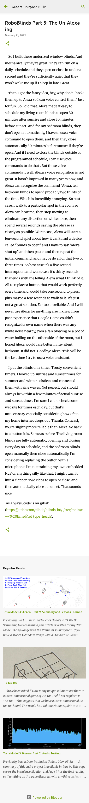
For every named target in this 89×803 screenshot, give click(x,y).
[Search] (83, 7)
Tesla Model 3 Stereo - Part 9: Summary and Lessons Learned (42, 612)
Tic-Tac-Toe (10, 683)
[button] (7, 44)
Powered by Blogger (47, 797)
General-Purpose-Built (29, 6)
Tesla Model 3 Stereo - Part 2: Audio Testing (31, 753)
